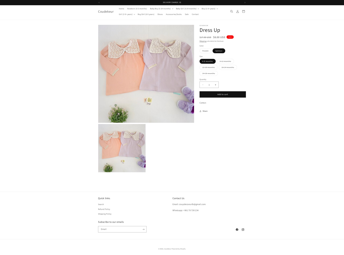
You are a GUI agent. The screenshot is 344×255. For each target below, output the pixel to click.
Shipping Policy (104, 214)
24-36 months (210, 74)
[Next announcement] (245, 2)
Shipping (203, 41)
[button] (161, 8)
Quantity (203, 79)
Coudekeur (167, 249)
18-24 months (229, 68)
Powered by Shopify (179, 249)
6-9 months (207, 61)
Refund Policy (104, 209)
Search (101, 204)
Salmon (218, 51)
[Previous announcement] (99, 2)
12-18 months (210, 68)
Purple (206, 51)
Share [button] (205, 111)
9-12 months (227, 62)
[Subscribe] (143, 229)
